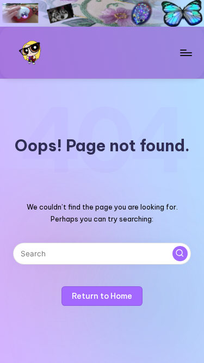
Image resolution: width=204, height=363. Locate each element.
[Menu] (185, 53)
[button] (180, 253)
